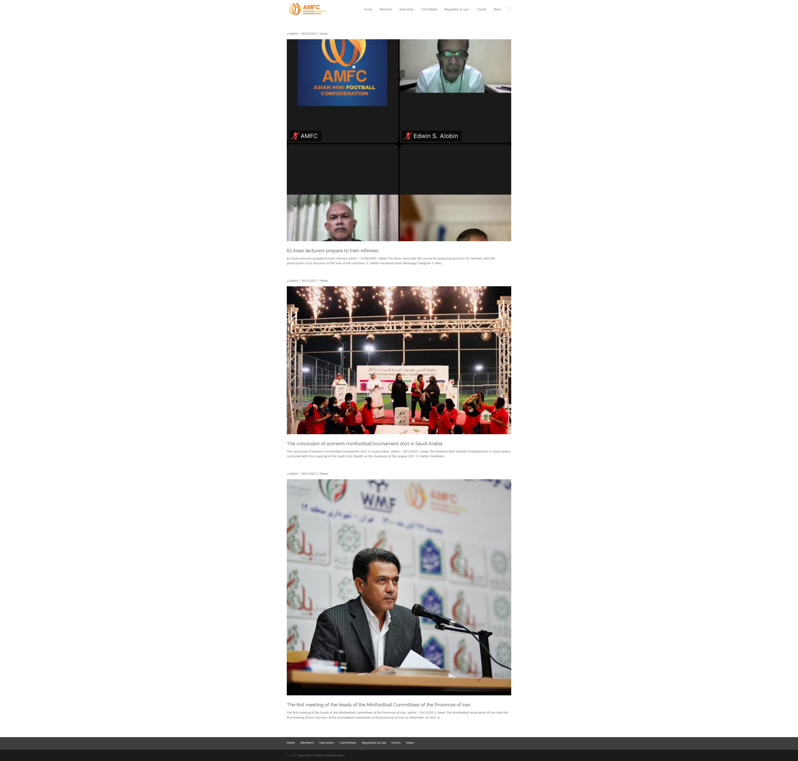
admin (293, 34)
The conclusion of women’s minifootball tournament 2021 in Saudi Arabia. (365, 443)
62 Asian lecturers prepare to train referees (332, 250)
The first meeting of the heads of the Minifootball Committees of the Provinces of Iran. (379, 704)
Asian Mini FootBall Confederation (321, 755)
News (324, 34)
